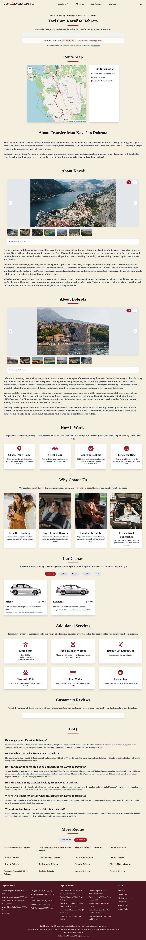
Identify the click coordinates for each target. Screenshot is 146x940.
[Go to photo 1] (66, 224)
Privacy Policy (123, 909)
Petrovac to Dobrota (84, 857)
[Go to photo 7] (79, 224)
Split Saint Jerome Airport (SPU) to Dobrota (55, 849)
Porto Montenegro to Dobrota (17, 847)
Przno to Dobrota (82, 871)
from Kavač (82, 15)
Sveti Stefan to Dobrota (49, 857)
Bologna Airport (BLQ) (41, 891)
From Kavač (66, 840)
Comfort (63, 574)
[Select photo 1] (12, 232)
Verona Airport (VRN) (41, 904)
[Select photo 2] (25, 232)
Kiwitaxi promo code (125, 898)
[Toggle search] (141, 4)
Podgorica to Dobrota (48, 864)
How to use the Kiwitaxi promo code (90, 41)
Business (75, 574)
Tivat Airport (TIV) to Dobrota (88, 847)
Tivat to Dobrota (117, 871)
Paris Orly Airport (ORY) (42, 908)
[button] (56, 66)
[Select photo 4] (49, 232)
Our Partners (96, 4)
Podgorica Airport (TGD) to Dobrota (16, 872)
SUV (97, 574)
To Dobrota (80, 840)
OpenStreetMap (81, 121)
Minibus (87, 574)
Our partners (96, 45)
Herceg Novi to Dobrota (121, 864)
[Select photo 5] (62, 232)
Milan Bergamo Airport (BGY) (15, 897)
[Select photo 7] (86, 232)
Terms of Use (123, 905)
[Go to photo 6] (77, 224)
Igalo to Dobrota (46, 871)
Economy (50, 574)
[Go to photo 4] (73, 224)
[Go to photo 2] (68, 224)
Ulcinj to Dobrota (11, 864)
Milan (6, 913)
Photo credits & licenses (18, 241)
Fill (135, 182)
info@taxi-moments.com (76, 932)
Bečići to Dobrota (11, 857)
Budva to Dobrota (118, 847)
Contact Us (122, 902)
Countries (61, 4)
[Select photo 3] (37, 232)
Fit (129, 182)
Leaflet (70, 121)
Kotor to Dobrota (82, 864)
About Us (80, 4)
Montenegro (71, 15)
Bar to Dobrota (117, 857)
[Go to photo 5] (75, 224)
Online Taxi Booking (57, 15)
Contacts (112, 4)
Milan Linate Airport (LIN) (42, 901)
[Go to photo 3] (71, 224)
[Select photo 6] (74, 232)
